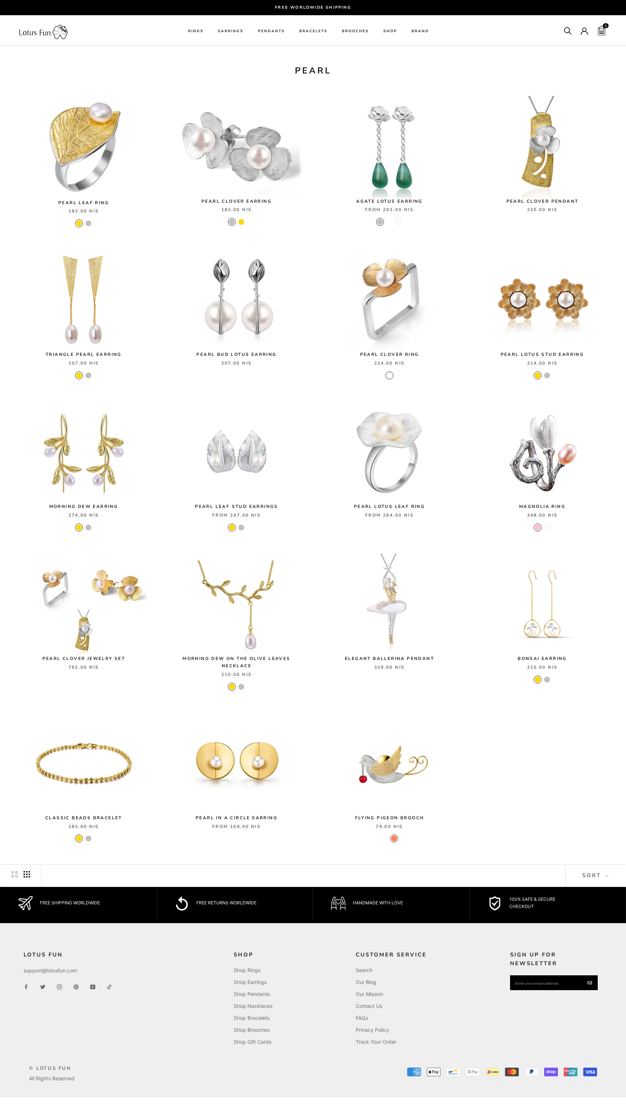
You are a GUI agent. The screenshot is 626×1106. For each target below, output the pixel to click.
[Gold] (79, 223)
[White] (399, 222)
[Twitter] (42, 986)
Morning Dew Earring (83, 506)
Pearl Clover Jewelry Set (83, 658)
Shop (390, 31)
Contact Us (369, 1006)
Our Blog (366, 982)
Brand (420, 31)
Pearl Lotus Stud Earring (542, 354)
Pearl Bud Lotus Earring (236, 354)
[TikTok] (109, 986)
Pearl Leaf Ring (83, 203)
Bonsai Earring (542, 658)
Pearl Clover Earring (236, 201)
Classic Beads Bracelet (83, 818)
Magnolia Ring (542, 506)
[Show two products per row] (14, 874)
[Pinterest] (76, 986)
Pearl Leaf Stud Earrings (236, 506)
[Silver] (88, 223)
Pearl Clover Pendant (542, 201)
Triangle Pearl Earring (84, 354)
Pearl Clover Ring (389, 354)
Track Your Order (376, 1042)
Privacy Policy (372, 1030)
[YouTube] (92, 986)
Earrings (230, 31)
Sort (593, 875)
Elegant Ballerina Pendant (389, 658)
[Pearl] (385, 838)
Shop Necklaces (253, 1006)
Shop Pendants (252, 994)
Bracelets (313, 31)
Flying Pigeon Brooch (389, 818)
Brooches (355, 31)
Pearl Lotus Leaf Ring (389, 506)
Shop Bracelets (252, 1018)
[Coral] (394, 838)
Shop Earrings (250, 982)
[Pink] (538, 527)
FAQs (362, 1018)
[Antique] (389, 222)
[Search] (568, 30)
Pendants (271, 31)
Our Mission (369, 994)
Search (364, 970)
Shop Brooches (252, 1030)
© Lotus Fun (50, 1068)
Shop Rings (247, 970)
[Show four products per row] (27, 874)
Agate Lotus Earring (389, 201)
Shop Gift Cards (252, 1042)
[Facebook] (26, 986)
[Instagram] (59, 986)
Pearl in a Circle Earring (236, 818)
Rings (196, 31)
